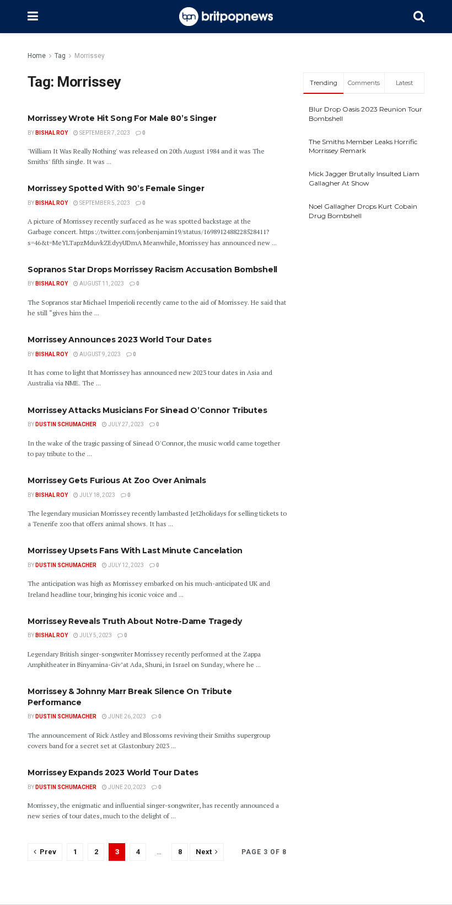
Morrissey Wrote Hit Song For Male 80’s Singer (122, 118)
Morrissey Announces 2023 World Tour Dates (120, 340)
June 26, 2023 (126, 716)
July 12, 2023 (125, 565)
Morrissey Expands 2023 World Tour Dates (113, 772)
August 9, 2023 (99, 354)
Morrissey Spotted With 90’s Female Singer (116, 188)
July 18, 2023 (96, 495)
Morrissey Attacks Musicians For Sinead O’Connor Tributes (147, 410)
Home (37, 56)
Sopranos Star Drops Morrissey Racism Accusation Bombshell (152, 269)
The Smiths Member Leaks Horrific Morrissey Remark (363, 146)
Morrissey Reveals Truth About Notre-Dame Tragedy (135, 621)
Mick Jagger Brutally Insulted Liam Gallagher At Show (364, 178)
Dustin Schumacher (65, 424)
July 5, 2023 (95, 635)
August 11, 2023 (101, 284)
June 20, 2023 (126, 787)
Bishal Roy (51, 133)
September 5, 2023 (104, 203)
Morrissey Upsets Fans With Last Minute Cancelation (135, 550)
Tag (60, 56)
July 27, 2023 (125, 424)
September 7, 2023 (104, 133)
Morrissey (89, 56)
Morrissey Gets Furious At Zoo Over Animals (117, 480)
